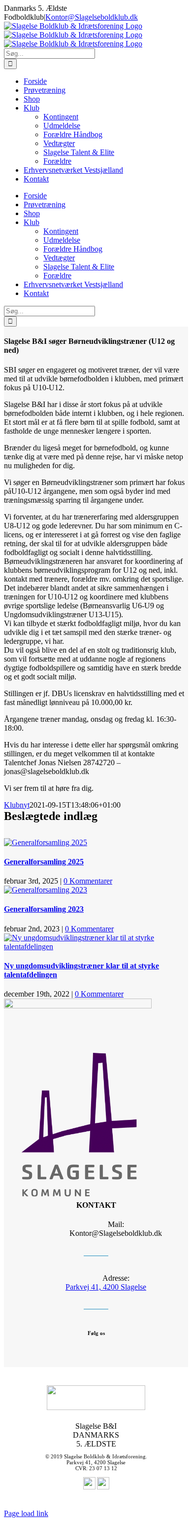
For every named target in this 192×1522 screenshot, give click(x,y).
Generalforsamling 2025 (44, 861)
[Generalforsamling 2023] (45, 890)
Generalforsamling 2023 (44, 909)
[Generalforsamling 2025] (45, 842)
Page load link (26, 1513)
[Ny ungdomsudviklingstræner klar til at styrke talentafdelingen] (96, 946)
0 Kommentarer (88, 881)
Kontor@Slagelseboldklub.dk (91, 17)
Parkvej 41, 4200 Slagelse (105, 1287)
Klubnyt (17, 805)
